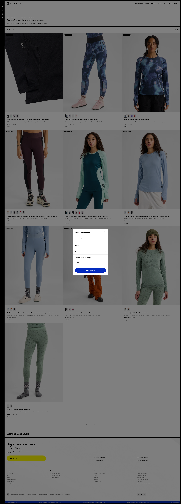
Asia (76, 251)
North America (79, 238)
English (77, 262)
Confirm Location (90, 270)
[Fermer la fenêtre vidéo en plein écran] (105, 231)
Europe (77, 245)
